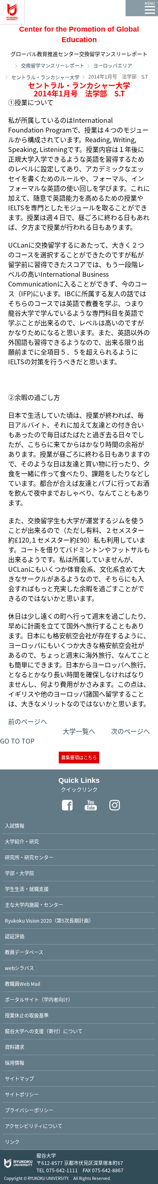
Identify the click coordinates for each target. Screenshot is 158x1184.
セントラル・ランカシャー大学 (45, 77)
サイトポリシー (22, 1094)
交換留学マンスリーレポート (52, 65)
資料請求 (14, 1046)
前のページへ (27, 721)
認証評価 (14, 936)
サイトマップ (19, 1078)
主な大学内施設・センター (34, 904)
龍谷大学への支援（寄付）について (44, 1031)
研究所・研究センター (29, 857)
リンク (12, 1141)
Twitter (43, 805)
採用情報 (14, 1062)
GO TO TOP (17, 741)
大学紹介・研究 (22, 841)
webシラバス (19, 967)
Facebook (67, 805)
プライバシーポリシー (29, 1110)
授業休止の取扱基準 (27, 1015)
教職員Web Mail (22, 983)
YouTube (91, 805)
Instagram (115, 805)
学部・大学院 (19, 873)
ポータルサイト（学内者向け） (39, 999)
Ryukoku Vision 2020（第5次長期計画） (49, 920)
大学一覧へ (79, 731)
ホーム (8, 65)
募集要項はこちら (79, 757)
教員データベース (24, 952)
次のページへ (130, 731)
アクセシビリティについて (33, 1125)
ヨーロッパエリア (112, 65)
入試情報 (14, 825)
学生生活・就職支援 (27, 888)
